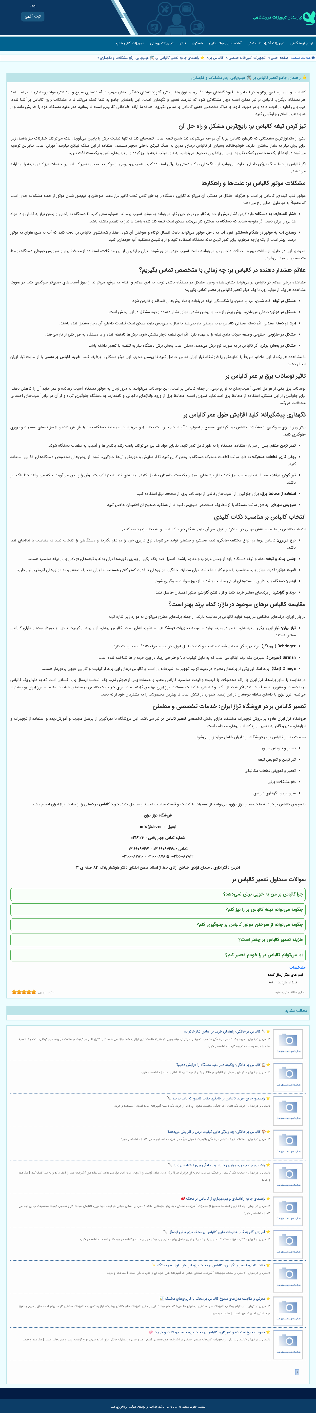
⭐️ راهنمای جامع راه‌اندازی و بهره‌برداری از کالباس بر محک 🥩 (225, 1199)
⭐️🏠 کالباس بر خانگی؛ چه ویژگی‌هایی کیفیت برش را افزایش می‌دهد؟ (218, 1132)
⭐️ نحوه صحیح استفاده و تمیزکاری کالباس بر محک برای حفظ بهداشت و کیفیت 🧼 (209, 1332)
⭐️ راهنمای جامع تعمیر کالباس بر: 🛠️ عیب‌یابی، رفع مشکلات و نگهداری (151, 58)
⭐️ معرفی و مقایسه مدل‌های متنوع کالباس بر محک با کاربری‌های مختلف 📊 (214, 1299)
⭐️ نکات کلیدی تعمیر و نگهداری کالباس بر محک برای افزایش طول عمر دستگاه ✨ (210, 1265)
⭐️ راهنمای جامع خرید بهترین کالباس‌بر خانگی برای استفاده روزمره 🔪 (219, 1165)
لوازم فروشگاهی (301, 43)
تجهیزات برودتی (162, 43)
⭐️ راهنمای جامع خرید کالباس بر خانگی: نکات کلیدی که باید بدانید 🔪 (218, 1098)
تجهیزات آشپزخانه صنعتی (265, 43)
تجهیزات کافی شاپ (130, 43)
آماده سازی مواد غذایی (225, 43)
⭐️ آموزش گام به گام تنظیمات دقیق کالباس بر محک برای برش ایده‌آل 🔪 (216, 1232)
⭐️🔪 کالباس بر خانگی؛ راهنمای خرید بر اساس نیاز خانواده (227, 1032)
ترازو (182, 43)
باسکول (197, 43)
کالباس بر (216, 58)
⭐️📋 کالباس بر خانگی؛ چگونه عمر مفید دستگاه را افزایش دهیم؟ (223, 1065)
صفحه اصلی (280, 58)
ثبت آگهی (33, 16)
